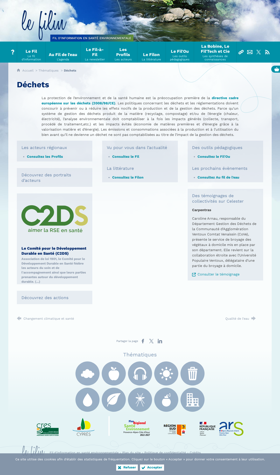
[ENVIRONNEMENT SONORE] (140, 373)
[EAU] (87, 400)
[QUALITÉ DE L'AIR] (87, 373)
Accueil (28, 70)
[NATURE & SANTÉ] (114, 400)
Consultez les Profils (45, 156)
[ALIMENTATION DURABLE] (114, 373)
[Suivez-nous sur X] (258, 52)
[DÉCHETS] (192, 373)
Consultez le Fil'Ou (214, 156)
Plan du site (131, 452)
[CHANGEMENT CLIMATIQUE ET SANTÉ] (166, 373)
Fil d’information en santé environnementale (84, 452)
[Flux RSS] (267, 52)
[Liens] (241, 52)
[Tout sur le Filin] (12, 52)
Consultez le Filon (128, 177)
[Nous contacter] (249, 52)
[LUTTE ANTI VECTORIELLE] (140, 400)
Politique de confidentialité (165, 452)
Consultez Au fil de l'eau (218, 177)
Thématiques (48, 70)
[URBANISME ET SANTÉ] (192, 400)
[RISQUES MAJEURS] (166, 400)
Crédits (195, 452)
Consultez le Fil (125, 156)
